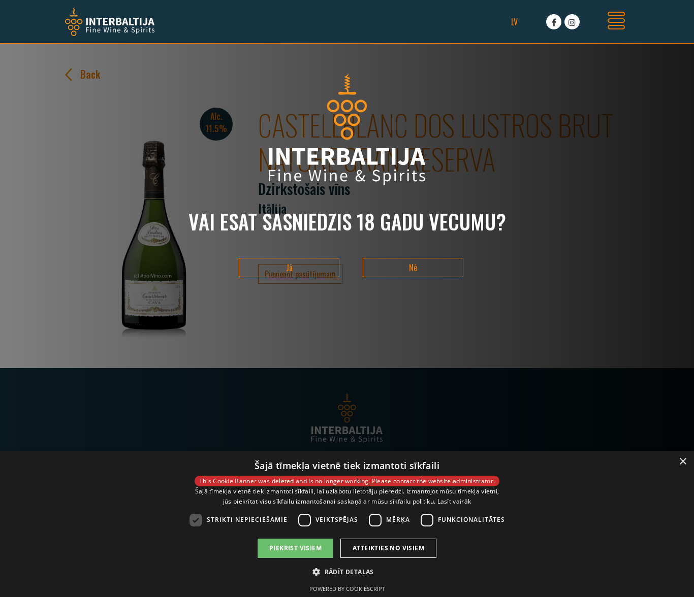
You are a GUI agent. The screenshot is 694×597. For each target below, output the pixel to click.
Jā (289, 267)
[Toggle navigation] (616, 21)
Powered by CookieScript (347, 588)
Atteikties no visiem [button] (388, 548)
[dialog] (347, 524)
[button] (347, 572)
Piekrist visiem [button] (295, 548)
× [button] (682, 462)
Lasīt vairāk (454, 501)
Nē (413, 267)
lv (514, 22)
